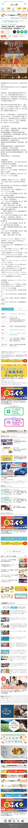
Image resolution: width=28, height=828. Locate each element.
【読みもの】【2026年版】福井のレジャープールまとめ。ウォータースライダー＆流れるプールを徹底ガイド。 (18, 652)
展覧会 (16, 36)
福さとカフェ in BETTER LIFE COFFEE (19, 450)
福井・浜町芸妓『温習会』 (20, 507)
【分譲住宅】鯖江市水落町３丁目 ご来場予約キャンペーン (13, 379)
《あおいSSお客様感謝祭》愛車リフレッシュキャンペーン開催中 (13, 477)
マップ (20, 309)
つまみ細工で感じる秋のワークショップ (20, 442)
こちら (23, 351)
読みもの (23, 11)
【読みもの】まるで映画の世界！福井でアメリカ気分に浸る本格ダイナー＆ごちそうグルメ (18, 665)
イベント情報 (7, 309)
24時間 (6, 607)
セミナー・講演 (5, 38)
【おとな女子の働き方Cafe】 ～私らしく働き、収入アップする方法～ (20, 493)
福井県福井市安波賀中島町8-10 (17, 329)
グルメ (18, 11)
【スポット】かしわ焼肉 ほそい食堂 (18, 631)
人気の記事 (13, 11)
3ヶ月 (22, 607)
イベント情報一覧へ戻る (15, 551)
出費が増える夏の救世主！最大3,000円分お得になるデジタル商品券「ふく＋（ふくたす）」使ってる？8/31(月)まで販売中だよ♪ (14, 402)
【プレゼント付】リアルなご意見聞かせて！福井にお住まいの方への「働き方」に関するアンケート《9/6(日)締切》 (14, 692)
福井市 (10, 36)
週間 (14, 607)
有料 (3, 36)
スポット (2, 11)
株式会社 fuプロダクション (15, 824)
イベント (8, 11)
